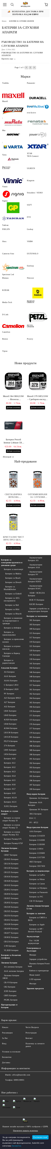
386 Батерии (34, 746)
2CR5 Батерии (10, 991)
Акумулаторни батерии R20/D (35, 580)
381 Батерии (34, 737)
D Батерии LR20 (11, 689)
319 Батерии (34, 642)
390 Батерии (34, 755)
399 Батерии (34, 789)
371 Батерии (34, 716)
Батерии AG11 (10, 802)
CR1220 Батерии (11, 868)
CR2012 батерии (11, 890)
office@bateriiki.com (21, 1075)
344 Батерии (34, 668)
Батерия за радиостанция (8, 661)
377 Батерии (34, 729)
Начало (4, 21)
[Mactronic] (13, 159)
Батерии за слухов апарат (9, 812)
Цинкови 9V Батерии (38, 810)
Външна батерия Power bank (39, 965)
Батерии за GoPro (37, 875)
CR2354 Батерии (11, 916)
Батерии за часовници (37, 616)
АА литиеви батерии (13, 967)
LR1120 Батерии (11, 737)
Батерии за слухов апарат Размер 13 (11, 826)
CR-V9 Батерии (11, 983)
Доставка (6, 1063)
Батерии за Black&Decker (10, 588)
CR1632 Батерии (11, 885)
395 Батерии (34, 776)
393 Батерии (34, 768)
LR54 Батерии (10, 754)
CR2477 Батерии (11, 933)
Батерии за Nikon (37, 879)
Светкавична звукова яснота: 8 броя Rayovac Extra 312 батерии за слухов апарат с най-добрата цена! (13, 495)
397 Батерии (34, 785)
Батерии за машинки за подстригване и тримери (12, 621)
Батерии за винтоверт (13, 569)
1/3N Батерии (10, 946)
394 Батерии (34, 772)
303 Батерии (34, 625)
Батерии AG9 (10, 793)
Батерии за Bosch (13, 578)
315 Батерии (34, 633)
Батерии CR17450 (37, 866)
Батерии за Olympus (38, 888)
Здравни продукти (35, 988)
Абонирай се (8, 457)
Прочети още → (8, 59)
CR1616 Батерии (11, 877)
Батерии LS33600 (37, 853)
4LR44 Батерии (10, 728)
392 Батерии (34, 763)
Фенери (32, 955)
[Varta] (13, 146)
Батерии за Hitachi (13, 614)
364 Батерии (34, 698)
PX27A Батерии (11, 741)
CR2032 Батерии (11, 903)
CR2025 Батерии (11, 898)
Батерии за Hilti (12, 609)
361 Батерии (34, 690)
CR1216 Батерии (11, 864)
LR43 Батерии (10, 715)
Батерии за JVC (36, 897)
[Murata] (13, 122)
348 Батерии (34, 677)
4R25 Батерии (35, 862)
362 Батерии (34, 694)
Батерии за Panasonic (38, 892)
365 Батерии (34, 703)
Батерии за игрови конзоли (11, 647)
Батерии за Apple (37, 925)
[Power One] (38, 134)
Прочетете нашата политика (25, 1131)
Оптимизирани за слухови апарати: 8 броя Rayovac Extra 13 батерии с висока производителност (37, 495)
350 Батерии (34, 681)
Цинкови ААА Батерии (35, 803)
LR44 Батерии (10, 724)
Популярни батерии (36, 794)
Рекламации (7, 1033)
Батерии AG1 (10, 763)
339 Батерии (34, 659)
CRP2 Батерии (10, 996)
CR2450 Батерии (11, 929)
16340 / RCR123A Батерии (36, 594)
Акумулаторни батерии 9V (35, 573)
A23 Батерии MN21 (12, 698)
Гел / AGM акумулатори (33, 942)
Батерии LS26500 (37, 844)
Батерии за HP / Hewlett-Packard (35, 930)
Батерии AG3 (10, 772)
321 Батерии (34, 646)
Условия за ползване (11, 1052)
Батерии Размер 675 (13, 839)
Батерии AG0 (10, 759)
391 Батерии (34, 759)
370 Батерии (34, 711)
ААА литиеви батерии (14, 971)
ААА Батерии (10, 676)
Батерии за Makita (13, 574)
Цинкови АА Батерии (39, 798)
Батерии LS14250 (37, 836)
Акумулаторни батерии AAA (35, 566)
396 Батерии (34, 781)
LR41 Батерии (10, 711)
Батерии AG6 (10, 785)
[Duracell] (38, 98)
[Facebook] (5, 1085)
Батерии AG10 (10, 798)
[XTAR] (38, 146)
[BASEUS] (38, 293)
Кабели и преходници (39, 971)
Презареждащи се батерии (9, 1006)
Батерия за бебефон (12, 628)
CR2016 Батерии (11, 894)
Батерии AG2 (10, 767)
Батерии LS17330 (37, 857)
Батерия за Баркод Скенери (11, 654)
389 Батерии (34, 750)
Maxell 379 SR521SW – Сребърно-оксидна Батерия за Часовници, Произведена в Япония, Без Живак (37, 398)
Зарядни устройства (38, 959)
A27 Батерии (9, 702)
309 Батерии (34, 629)
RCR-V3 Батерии (36, 600)
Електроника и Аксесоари (34, 949)
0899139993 (19, 1080)
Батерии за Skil (12, 605)
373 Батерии (34, 720)
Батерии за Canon (37, 884)
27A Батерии (9, 746)
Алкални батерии (9, 668)
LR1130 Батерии (11, 733)
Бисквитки (7, 1057)
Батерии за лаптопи (36, 913)
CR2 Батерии (9, 987)
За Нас (5, 1038)
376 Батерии (34, 724)
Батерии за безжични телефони (11, 956)
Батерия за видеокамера (38, 871)
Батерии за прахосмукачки (9, 633)
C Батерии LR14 (11, 685)
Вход (4, 1044)
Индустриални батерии (37, 827)
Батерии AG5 (10, 780)
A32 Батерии (9, 707)
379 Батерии (34, 733)
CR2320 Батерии (11, 907)
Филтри (32, 984)
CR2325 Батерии (11, 911)
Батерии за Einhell (13, 594)
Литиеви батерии (9, 963)
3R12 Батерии (35, 814)
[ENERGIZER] (13, 110)
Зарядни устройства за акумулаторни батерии (38, 610)
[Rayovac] (13, 134)
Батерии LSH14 (36, 849)
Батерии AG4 (10, 776)
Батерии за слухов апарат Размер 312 (11, 833)
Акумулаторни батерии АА (35, 559)
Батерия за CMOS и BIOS (37, 919)
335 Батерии (34, 655)
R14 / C (32, 818)
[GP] (13, 207)
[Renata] (38, 122)
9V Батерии (9, 694)
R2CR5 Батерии (36, 604)
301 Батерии (34, 620)
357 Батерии (34, 685)
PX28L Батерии (11, 1000)
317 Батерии (34, 638)
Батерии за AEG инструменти (12, 599)
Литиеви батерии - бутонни (10, 849)
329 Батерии (34, 651)
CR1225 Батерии (11, 872)
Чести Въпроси (32, 1027)
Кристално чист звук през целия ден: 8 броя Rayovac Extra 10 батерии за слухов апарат (13, 538)
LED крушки (35, 979)
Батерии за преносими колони (13, 640)
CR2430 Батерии (11, 924)
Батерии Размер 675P (13, 843)
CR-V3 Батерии (36, 901)
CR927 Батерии (10, 855)
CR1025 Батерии (11, 859)
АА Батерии (9, 672)
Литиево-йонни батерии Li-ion (38, 907)
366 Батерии (34, 707)
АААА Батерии (10, 681)
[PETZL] (38, 317)
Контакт (29, 1038)
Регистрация (31, 1033)
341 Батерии (34, 664)
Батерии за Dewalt (13, 582)
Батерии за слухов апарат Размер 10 (11, 819)
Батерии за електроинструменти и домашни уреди (11, 562)
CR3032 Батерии (11, 937)
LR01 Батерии (10, 750)
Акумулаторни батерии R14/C (35, 587)
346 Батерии (34, 672)
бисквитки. (17, 1146)
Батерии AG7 (10, 789)
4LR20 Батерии (10, 720)
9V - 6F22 (33, 823)
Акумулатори (33, 937)
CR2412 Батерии (11, 920)
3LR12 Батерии (10, 806)
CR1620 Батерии (11, 881)
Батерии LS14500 (37, 840)
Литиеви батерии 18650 (10, 976)
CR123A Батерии (11, 942)
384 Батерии (34, 742)
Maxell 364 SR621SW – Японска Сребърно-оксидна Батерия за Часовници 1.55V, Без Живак (13, 398)
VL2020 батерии (11, 950)
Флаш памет (34, 975)
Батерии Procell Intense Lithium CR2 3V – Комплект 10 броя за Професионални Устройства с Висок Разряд (13, 441)
